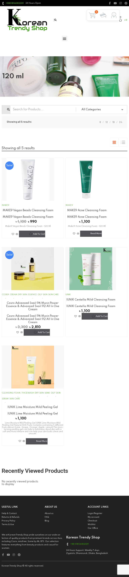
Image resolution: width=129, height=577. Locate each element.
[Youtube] (115, 3)
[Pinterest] (126, 3)
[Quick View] (17, 234)
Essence (32, 295)
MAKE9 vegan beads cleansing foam (28, 210)
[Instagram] (120, 3)
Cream (13, 295)
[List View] (123, 142)
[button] (64, 38)
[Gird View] (114, 142)
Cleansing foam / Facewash (18, 393)
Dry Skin (22, 295)
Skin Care (53, 295)
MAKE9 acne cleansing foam (86, 210)
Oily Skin (42, 295)
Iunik (68, 295)
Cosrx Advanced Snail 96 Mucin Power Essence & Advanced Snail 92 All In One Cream (32, 306)
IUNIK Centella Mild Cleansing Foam (90, 299)
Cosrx (5, 295)
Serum (5, 399)
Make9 (5, 205)
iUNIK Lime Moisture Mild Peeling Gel (33, 407)
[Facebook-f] (110, 3)
